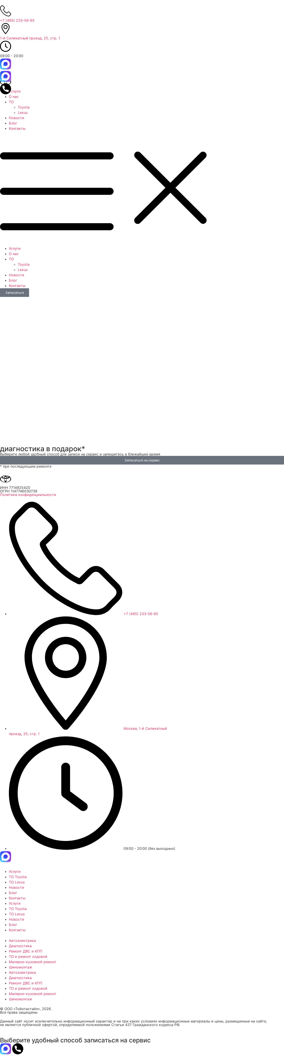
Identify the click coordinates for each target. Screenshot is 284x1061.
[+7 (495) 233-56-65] (5, 10)
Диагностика (20, 946)
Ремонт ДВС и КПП (25, 951)
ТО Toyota (18, 877)
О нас (14, 96)
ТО (11, 102)
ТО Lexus (17, 882)
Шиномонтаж (20, 967)
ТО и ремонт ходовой (28, 956)
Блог (13, 123)
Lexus (23, 112)
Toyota (24, 107)
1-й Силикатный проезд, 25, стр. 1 (30, 38)
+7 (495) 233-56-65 (17, 20)
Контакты (17, 128)
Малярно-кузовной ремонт (32, 962)
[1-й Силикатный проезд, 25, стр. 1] (5, 28)
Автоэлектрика (22, 940)
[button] (142, 188)
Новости (16, 118)
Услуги (15, 91)
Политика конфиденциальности (28, 494)
